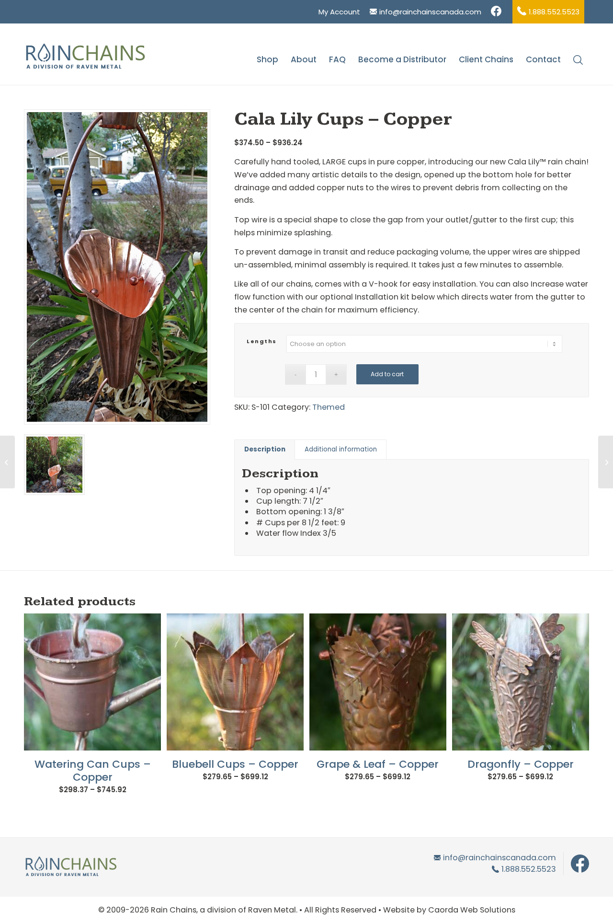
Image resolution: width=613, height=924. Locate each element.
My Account (339, 12)
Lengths (262, 341)
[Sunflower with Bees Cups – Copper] (7, 462)
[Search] (578, 59)
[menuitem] (339, 11)
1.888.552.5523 (554, 12)
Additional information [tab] (341, 449)
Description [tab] (264, 449)
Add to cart (387, 374)
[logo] (85, 59)
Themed (328, 407)
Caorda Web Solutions (471, 909)
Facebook (497, 11)
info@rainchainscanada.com (430, 12)
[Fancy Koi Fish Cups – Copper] (605, 462)
